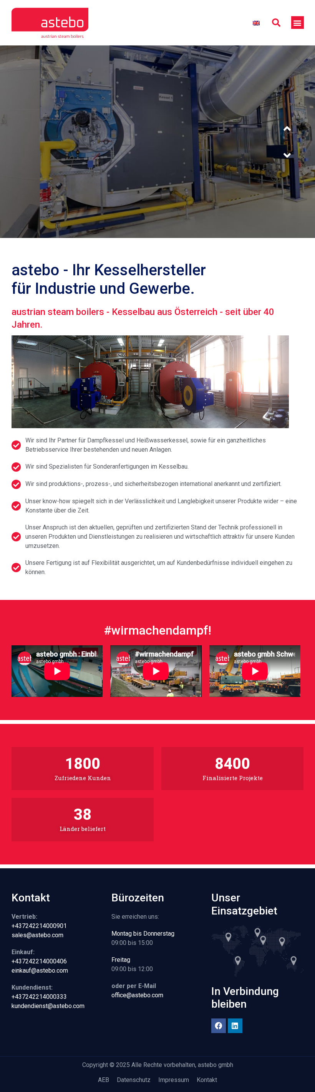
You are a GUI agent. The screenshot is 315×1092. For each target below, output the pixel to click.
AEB (103, 1080)
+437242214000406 (39, 961)
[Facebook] (218, 1025)
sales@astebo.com (37, 935)
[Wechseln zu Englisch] (256, 23)
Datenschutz (134, 1080)
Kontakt (207, 1080)
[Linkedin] (235, 1025)
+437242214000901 (39, 926)
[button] (276, 22)
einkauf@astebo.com (40, 970)
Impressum (173, 1080)
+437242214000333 (39, 996)
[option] (157, 141)
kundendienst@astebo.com (48, 1006)
